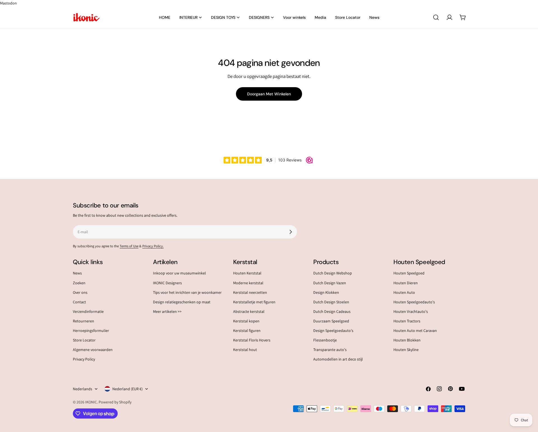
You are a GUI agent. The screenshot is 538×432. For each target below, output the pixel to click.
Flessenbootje (325, 340)
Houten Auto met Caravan (415, 330)
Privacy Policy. (153, 246)
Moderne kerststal (248, 282)
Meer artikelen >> (167, 311)
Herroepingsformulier (91, 330)
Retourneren (83, 321)
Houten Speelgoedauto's (414, 301)
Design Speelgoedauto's (333, 330)
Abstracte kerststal (249, 311)
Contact (79, 301)
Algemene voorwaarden (93, 349)
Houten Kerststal (247, 273)
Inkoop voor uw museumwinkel (179, 273)
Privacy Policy (84, 359)
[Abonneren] (290, 232)
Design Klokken (326, 292)
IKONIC (91, 402)
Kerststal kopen (246, 321)
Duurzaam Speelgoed (331, 321)
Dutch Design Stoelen (331, 301)
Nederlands (82, 388)
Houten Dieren (405, 282)
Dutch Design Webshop (332, 273)
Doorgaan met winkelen (269, 93)
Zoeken (79, 282)
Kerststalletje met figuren (254, 301)
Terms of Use (129, 246)
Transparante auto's (330, 349)
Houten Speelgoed (409, 273)
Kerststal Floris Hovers (251, 340)
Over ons (80, 292)
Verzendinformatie (88, 311)
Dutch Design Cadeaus (332, 311)
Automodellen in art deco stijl (338, 359)
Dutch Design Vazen (329, 282)
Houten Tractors (406, 321)
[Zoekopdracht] (436, 17)
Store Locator (84, 340)
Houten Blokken (407, 340)
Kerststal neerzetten (250, 292)
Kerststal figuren (247, 330)
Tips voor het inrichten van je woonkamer (187, 292)
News (77, 273)
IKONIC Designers (167, 282)
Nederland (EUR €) (127, 388)
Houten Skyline (406, 349)
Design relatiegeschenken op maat (181, 301)
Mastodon (8, 3)
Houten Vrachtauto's (410, 311)
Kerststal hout (245, 349)
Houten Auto (404, 292)
